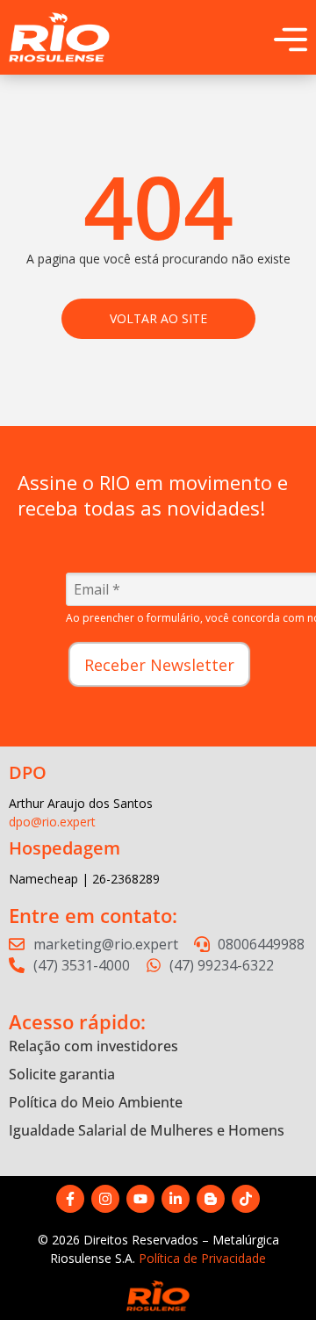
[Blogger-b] (211, 1199)
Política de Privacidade (202, 1258)
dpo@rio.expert (52, 821)
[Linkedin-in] (176, 1199)
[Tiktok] (246, 1199)
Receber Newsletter (159, 664)
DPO (28, 772)
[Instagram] (105, 1199)
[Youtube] (140, 1199)
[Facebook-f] (70, 1199)
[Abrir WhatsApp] (272, 1275)
